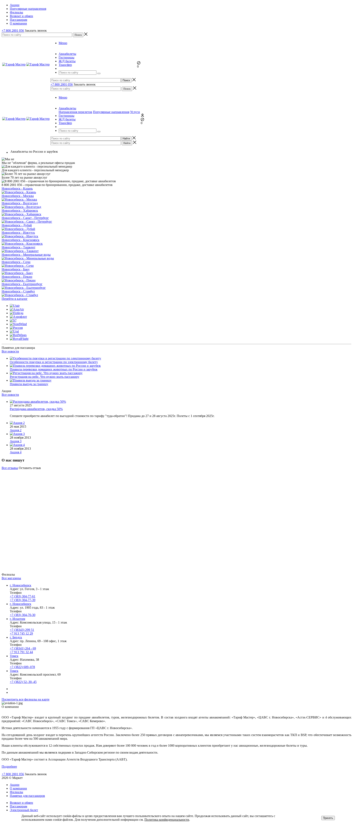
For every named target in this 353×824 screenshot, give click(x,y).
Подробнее (9, 766)
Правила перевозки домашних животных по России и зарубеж (53, 369)
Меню (63, 43)
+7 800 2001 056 (13, 30)
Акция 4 (15, 452)
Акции (14, 784)
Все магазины (11, 578)
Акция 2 (15, 430)
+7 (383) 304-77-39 (22, 600)
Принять (328, 818)
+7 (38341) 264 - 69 (23, 648)
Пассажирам (18, 806)
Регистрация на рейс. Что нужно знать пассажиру (44, 376)
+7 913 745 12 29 (21, 633)
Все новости (10, 351)
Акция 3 (15, 441)
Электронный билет (24, 810)
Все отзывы (10, 468)
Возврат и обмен (21, 802)
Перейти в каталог (15, 298)
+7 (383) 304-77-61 (22, 596)
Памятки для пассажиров (27, 795)
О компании (18, 788)
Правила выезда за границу (29, 384)
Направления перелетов (75, 112)
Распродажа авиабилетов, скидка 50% (36, 409)
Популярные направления (111, 112)
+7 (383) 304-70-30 (22, 615)
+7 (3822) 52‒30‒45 (23, 682)
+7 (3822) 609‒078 (22, 667)
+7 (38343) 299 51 (22, 630)
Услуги (135, 112)
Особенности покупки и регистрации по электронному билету (54, 362)
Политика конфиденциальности (166, 819)
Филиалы (16, 792)
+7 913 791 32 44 (21, 652)
